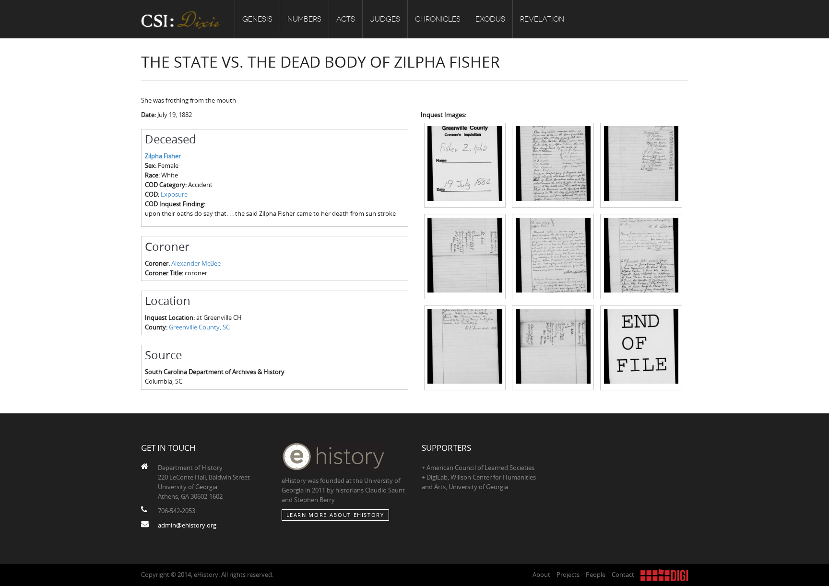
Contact (623, 574)
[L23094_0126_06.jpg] (641, 255)
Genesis (257, 19)
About (541, 574)
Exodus (490, 19)
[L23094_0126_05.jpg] (553, 255)
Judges (385, 19)
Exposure (174, 194)
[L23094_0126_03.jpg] (641, 164)
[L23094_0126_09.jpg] (641, 347)
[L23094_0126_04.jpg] (465, 255)
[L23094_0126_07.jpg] (465, 347)
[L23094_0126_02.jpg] (553, 164)
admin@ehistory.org (187, 525)
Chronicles (438, 19)
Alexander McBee (196, 263)
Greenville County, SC (199, 327)
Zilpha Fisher (163, 156)
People (595, 574)
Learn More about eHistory (335, 514)
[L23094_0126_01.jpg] (465, 164)
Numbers (304, 19)
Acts (345, 19)
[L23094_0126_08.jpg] (553, 347)
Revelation (542, 19)
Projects (568, 574)
